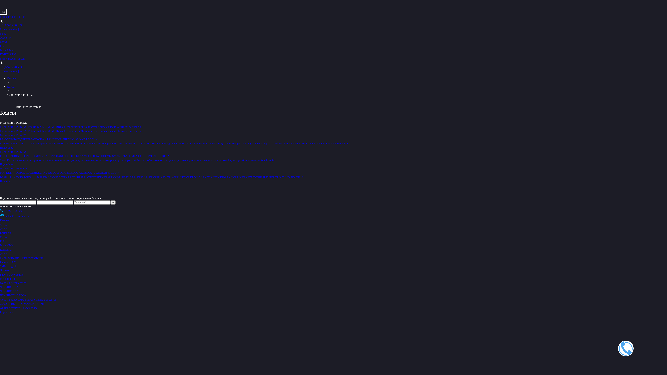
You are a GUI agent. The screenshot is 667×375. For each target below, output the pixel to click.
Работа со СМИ (37, 131)
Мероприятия (72, 131)
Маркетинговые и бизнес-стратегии (21, 257)
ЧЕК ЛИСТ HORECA (13, 295)
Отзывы (5, 41)
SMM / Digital (55, 131)
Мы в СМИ (7, 50)
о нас (3, 33)
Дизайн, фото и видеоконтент (99, 131)
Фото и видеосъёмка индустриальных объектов (28, 299)
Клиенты (5, 232)
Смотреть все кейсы (129, 131)
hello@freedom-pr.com (12, 16)
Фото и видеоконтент (13, 282)
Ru (3, 11)
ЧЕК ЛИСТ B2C (10, 291)
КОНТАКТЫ (8, 54)
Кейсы (4, 46)
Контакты (6, 249)
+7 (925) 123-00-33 (11, 25)
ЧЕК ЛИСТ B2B (10, 287)
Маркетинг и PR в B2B (14, 131)
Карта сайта (7, 312)
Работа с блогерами (11, 274)
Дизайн (4, 270)
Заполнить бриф (9, 29)
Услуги (4, 228)
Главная (11, 78)
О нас (3, 224)
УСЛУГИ (5, 37)
